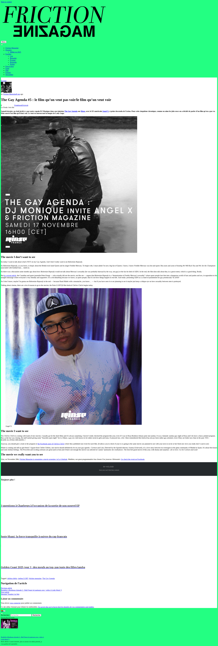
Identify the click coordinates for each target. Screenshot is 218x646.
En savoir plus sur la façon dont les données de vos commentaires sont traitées (66, 607)
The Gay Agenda (70, 111)
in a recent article (10, 275)
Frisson (8, 73)
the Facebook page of (51, 444)
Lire (11, 56)
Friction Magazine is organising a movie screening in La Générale (43, 459)
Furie (7, 68)
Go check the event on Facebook (132, 459)
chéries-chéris (12, 578)
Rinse (83, 111)
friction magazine (35, 578)
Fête (7, 70)
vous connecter (15, 603)
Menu (3, 42)
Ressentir (13, 62)
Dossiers (8, 50)
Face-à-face (9, 66)
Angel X (105, 111)
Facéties (8, 54)
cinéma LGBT (23, 578)
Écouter (13, 60)
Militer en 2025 (15, 52)
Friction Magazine (12, 48)
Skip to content (6, 2)
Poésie (12, 64)
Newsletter (9, 75)
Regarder (13, 58)
